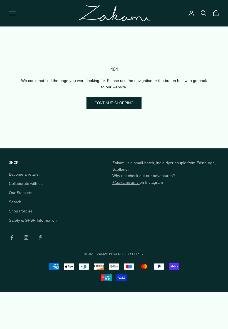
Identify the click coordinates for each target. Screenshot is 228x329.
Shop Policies (21, 211)
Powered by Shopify (126, 254)
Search (15, 202)
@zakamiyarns (126, 182)
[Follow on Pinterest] (40, 237)
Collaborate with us (26, 183)
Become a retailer (24, 174)
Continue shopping (114, 103)
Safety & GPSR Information (33, 220)
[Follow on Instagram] (26, 237)
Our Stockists (20, 192)
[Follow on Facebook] (11, 237)
